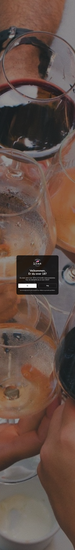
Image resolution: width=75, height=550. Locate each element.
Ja (27, 286)
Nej (47, 286)
